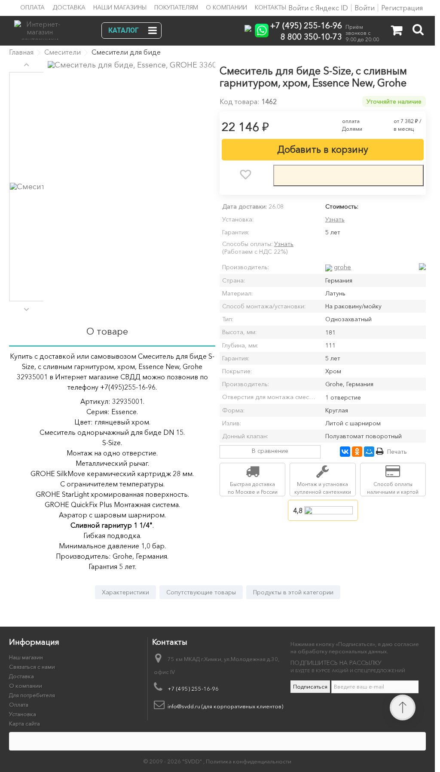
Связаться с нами (32, 666)
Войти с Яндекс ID (317, 8)
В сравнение (270, 451)
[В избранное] (245, 175)
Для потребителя (32, 695)
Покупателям (176, 7)
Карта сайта (24, 723)
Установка (22, 713)
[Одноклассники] (357, 451)
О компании (226, 7)
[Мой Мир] (369, 451)
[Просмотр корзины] (396, 32)
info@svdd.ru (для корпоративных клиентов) (225, 706)
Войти (364, 8)
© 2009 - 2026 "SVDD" (173, 761)
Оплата (32, 7)
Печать (397, 451)
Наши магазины (120, 7)
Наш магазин (26, 657)
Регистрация (402, 8)
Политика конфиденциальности (248, 761)
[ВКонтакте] (345, 451)
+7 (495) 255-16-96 (306, 25)
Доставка (69, 7)
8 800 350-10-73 (311, 36)
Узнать (335, 219)
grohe (342, 267)
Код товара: (240, 101)
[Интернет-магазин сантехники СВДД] (61, 28)
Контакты (270, 7)
